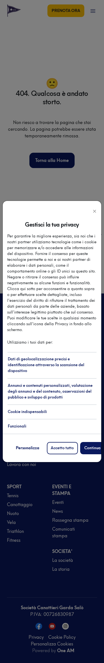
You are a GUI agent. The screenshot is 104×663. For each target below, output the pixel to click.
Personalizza (27, 448)
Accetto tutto (62, 448)
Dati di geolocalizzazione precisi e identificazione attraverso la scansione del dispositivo (46, 365)
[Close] (94, 210)
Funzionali (17, 426)
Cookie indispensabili (27, 411)
